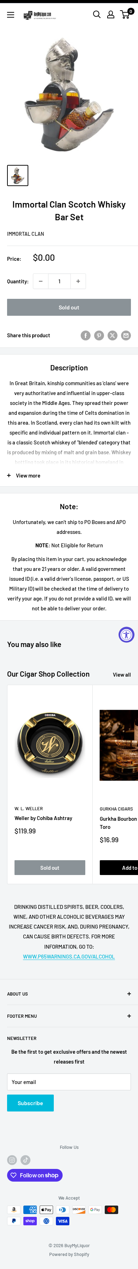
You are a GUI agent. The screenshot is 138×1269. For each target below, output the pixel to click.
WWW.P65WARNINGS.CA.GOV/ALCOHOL (69, 956)
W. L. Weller (29, 808)
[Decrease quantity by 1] (40, 281)
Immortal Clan (25, 234)
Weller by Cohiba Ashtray (43, 818)
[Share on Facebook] (86, 335)
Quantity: (18, 281)
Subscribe (30, 1102)
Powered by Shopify (69, 1254)
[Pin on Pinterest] (99, 335)
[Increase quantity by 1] (78, 281)
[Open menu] (10, 15)
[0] (125, 14)
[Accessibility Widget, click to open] (126, 634)
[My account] (110, 14)
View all (122, 674)
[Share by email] (126, 335)
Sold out (69, 307)
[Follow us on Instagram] (12, 1160)
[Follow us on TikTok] (25, 1160)
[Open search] (97, 14)
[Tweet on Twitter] (112, 335)
